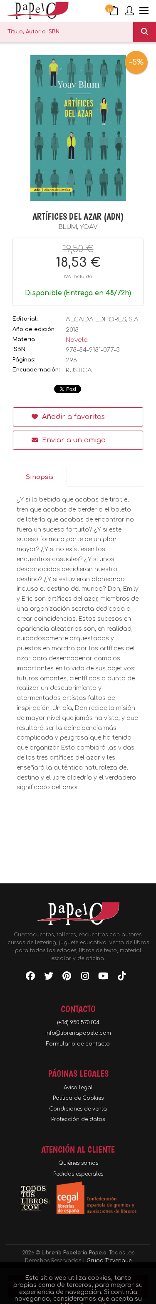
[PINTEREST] (67, 977)
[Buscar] (144, 32)
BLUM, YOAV (78, 227)
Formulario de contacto (78, 1044)
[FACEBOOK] (30, 977)
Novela (77, 340)
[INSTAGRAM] (85, 977)
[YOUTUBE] (103, 977)
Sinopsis (39, 477)
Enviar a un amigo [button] (73, 440)
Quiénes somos (78, 1163)
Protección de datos (78, 1119)
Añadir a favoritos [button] (72, 417)
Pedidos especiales (78, 1174)
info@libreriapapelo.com (78, 1033)
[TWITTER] (48, 977)
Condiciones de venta (78, 1109)
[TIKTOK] (122, 977)
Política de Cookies (78, 1098)
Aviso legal (78, 1088)
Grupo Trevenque (109, 1261)
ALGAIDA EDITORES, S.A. (103, 319)
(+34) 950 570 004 (78, 1023)
